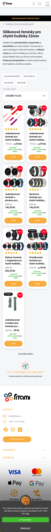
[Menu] (47, 3)
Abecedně (21, 83)
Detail (13, 157)
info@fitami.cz (14, 416)
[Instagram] (12, 429)
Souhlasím (26, 520)
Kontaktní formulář (17, 439)
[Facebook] (5, 429)
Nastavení (25, 528)
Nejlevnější (29, 76)
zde (27, 513)
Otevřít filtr (13, 96)
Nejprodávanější (12, 76)
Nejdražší (8, 83)
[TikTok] (19, 429)
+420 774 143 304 (16, 421)
